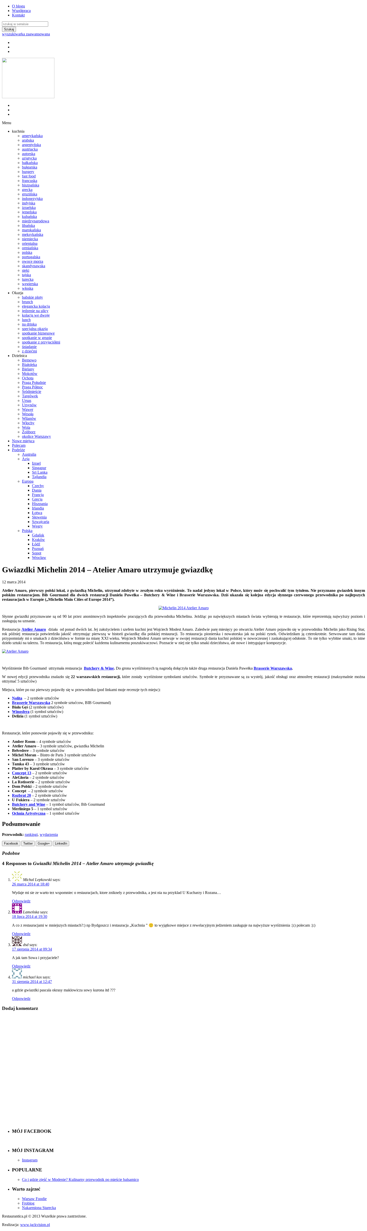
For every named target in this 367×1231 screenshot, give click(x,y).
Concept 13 (21, 773)
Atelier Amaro (33, 629)
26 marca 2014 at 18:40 (30, 884)
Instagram (29, 1160)
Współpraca (21, 10)
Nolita (17, 698)
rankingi (31, 834)
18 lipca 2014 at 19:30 (29, 916)
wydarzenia (49, 834)
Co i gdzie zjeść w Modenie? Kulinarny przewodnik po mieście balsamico (80, 1179)
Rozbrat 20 (21, 795)
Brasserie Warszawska (273, 668)
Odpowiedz (21, 901)
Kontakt (18, 15)
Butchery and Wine (28, 804)
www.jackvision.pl (35, 1225)
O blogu (18, 6)
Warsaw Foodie (34, 1199)
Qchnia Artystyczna (28, 813)
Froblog (28, 1203)
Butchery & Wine (99, 668)
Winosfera (20, 711)
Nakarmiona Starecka (39, 1208)
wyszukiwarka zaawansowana (26, 34)
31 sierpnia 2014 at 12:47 (32, 981)
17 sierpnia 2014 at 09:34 (32, 949)
